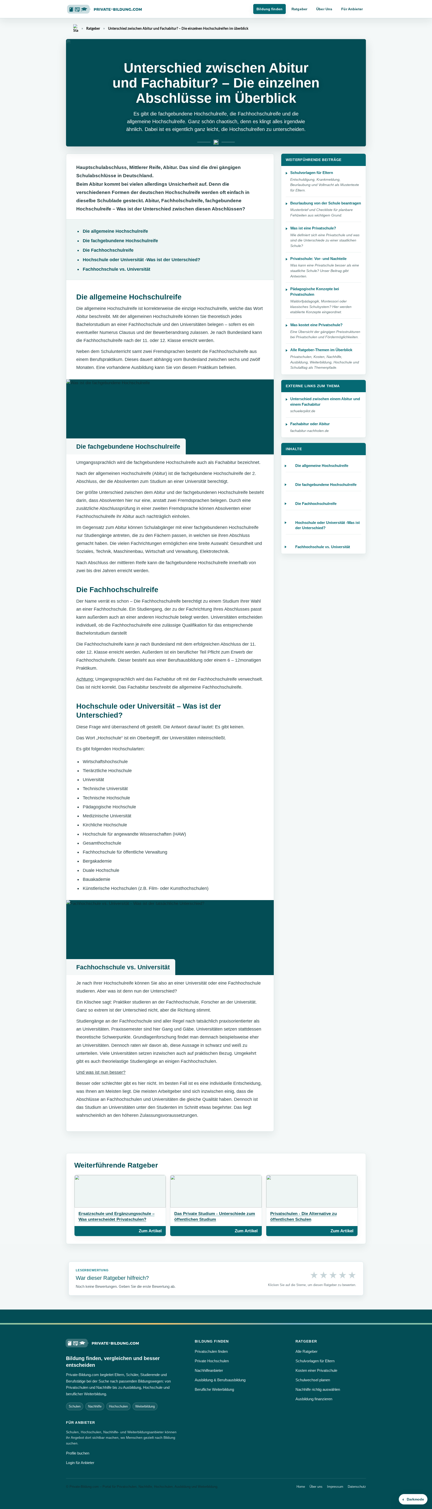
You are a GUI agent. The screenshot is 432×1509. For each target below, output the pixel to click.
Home (300, 1487)
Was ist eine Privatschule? (313, 228)
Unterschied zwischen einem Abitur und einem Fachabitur (325, 401)
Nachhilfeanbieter (209, 1370)
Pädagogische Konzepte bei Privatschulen (314, 291)
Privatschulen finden (211, 1351)
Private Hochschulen (212, 1361)
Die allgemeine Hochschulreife (115, 231)
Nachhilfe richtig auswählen (318, 1389)
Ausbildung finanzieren (314, 1399)
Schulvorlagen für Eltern (311, 172)
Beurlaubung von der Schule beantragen (325, 203)
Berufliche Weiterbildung (214, 1389)
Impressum (335, 1487)
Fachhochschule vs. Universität (116, 269)
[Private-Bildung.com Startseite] (102, 1343)
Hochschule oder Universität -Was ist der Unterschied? (141, 259)
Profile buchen (77, 1453)
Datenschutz (357, 1487)
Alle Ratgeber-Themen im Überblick (321, 350)
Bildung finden (269, 9)
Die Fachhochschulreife (108, 250)
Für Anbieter (352, 9)
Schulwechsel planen (313, 1380)
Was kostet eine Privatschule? (316, 325)
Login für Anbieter (80, 1463)
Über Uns (324, 9)
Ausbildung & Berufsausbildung (220, 1380)
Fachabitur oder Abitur (310, 424)
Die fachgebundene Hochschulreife (120, 240)
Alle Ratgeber (307, 1351)
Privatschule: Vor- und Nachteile (318, 258)
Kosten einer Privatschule (316, 1370)
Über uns (316, 1487)
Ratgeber (299, 9)
